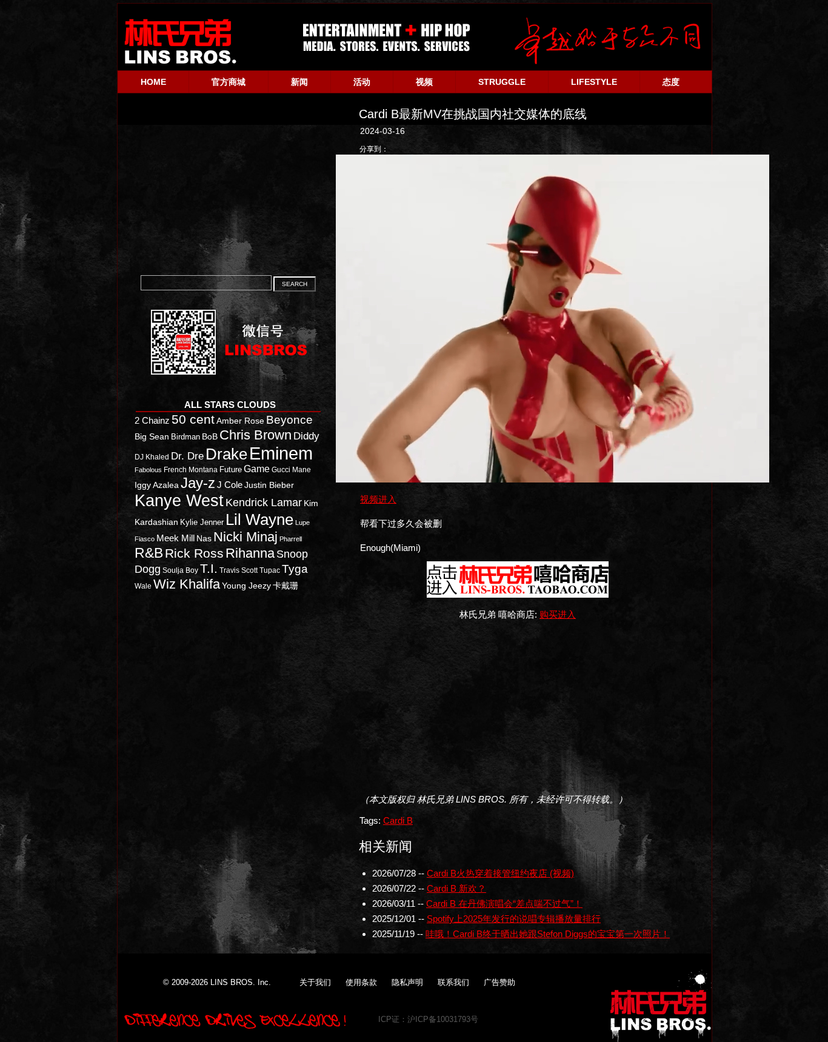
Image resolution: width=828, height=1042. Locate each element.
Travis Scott (238, 570)
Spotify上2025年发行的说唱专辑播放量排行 (514, 918)
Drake (226, 454)
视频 (424, 82)
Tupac (269, 570)
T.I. (209, 568)
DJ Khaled (152, 457)
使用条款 (361, 982)
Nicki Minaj (245, 536)
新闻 (299, 82)
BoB (210, 436)
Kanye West (179, 501)
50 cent (193, 419)
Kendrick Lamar (263, 502)
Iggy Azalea (157, 485)
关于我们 (315, 982)
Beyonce (289, 419)
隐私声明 (407, 982)
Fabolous (148, 469)
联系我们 (453, 982)
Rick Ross (194, 553)
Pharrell (290, 539)
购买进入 (557, 614)
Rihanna (250, 553)
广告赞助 (499, 982)
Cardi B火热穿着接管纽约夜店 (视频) (500, 873)
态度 (671, 82)
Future (230, 469)
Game (257, 469)
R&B (149, 553)
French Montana (191, 470)
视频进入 (378, 499)
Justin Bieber (269, 485)
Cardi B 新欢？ (456, 888)
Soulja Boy (180, 570)
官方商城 (228, 82)
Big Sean (152, 436)
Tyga (295, 569)
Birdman (185, 436)
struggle (502, 82)
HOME (153, 82)
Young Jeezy (246, 585)
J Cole (229, 485)
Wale (143, 586)
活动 (361, 82)
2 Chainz (152, 420)
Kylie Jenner (202, 522)
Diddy (306, 436)
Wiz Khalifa (186, 584)
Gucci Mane (291, 470)
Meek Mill (175, 538)
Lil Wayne (259, 519)
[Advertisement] (522, 707)
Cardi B (398, 820)
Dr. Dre (187, 456)
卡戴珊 (285, 585)
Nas (204, 538)
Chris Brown (255, 435)
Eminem (281, 453)
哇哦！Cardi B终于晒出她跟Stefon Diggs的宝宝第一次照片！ (548, 934)
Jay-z (198, 483)
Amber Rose (240, 421)
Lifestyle (594, 82)
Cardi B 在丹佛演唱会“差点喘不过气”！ (504, 903)
